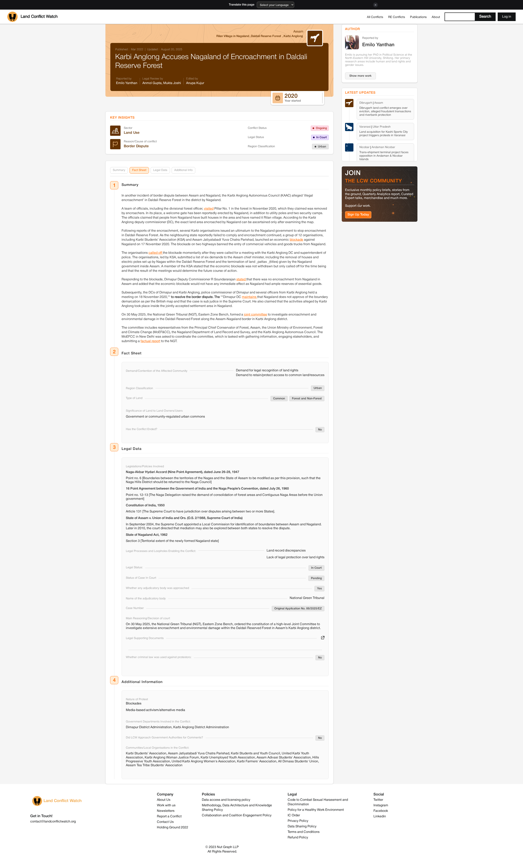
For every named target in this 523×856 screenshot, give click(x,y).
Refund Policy (298, 837)
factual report (150, 341)
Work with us (166, 805)
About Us (163, 800)
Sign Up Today (358, 214)
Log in (506, 16)
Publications (418, 17)
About (436, 17)
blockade (296, 239)
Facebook (380, 811)
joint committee (255, 314)
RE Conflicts (396, 17)
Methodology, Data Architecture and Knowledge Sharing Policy (237, 807)
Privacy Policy (298, 821)
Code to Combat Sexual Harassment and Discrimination (318, 802)
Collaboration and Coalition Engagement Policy (237, 815)
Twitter (378, 800)
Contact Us (165, 822)
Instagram (380, 805)
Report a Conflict (169, 816)
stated (241, 279)
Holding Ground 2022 (172, 827)
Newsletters (165, 811)
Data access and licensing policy (226, 800)
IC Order (294, 815)
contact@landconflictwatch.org (53, 821)
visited (208, 208)
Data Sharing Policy (302, 826)
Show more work (360, 76)
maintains (249, 297)
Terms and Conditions (304, 832)
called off (156, 253)
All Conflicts (375, 17)
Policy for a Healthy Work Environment (316, 810)
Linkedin (379, 816)
